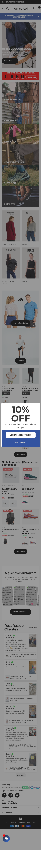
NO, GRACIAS (20, 442)
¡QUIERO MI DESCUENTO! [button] (20, 435)
